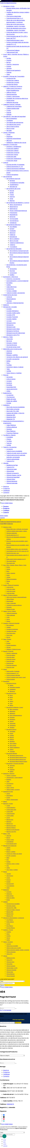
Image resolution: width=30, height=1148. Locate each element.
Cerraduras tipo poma (13, 124)
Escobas (9, 301)
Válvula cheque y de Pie (13, 475)
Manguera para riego (13, 329)
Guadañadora (14, 185)
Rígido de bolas (11, 399)
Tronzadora (13, 247)
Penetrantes (10, 100)
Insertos (12, 197)
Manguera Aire (11, 323)
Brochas (12, 271)
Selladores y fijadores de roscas (16, 142)
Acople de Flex (11, 78)
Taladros (12, 245)
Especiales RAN (11, 387)
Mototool (12, 233)
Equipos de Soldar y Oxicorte (15, 413)
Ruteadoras (13, 237)
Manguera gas (10, 327)
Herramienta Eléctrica (13, 225)
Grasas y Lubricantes (13, 96)
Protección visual (11, 161)
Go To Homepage (5, 1010)
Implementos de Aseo (10, 295)
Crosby (8, 110)
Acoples (9, 309)
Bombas (12, 181)
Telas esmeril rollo (12, 52)
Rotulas (8, 403)
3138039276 (10, 1104)
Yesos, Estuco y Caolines (14, 373)
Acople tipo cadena (12, 80)
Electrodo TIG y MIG (12, 411)
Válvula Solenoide (11, 483)
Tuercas (9, 443)
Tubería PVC (10, 461)
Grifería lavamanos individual (15, 169)
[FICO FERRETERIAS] (6, 1)
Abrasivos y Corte (8, 6)
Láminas (9, 68)
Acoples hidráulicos (12, 311)
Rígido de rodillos (11, 401)
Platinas (8, 72)
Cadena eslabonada (12, 108)
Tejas (8, 369)
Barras (8, 62)
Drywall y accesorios (12, 359)
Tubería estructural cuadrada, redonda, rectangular (17, 949)
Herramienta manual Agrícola (19, 251)
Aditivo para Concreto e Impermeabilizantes (16, 597)
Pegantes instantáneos (13, 138)
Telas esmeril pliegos (13, 50)
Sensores (12, 217)
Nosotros (6, 486)
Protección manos (12, 155)
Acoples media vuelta (13, 313)
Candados (9, 120)
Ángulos (8, 60)
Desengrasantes (11, 94)
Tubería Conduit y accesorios (15, 293)
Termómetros (14, 221)
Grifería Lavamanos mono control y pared (16, 677)
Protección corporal (12, 152)
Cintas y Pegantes (9, 132)
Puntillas (9, 365)
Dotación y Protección (10, 144)
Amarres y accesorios (13, 279)
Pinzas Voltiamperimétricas (18, 211)
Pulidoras (12, 235)
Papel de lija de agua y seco (15, 40)
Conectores (10, 289)
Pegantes (9, 136)
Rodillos (12, 275)
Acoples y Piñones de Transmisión (13, 76)
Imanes (8, 66)
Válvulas (5, 463)
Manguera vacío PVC (13, 335)
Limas (11, 199)
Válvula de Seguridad (12, 477)
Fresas (12, 195)
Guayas (8, 112)
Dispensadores (11, 299)
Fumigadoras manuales (17, 183)
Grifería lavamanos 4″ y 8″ (14, 167)
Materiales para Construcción (12, 349)
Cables (8, 285)
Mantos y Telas (8, 337)
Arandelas (9, 437)
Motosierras (13, 187)
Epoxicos (9, 383)
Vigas (8, 74)
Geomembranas (11, 345)
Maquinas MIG (10, 415)
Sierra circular (14, 241)
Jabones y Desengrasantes (15, 303)
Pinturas (5, 375)
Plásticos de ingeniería (13, 70)
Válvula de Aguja (11, 469)
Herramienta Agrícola (13, 179)
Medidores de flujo (12, 465)
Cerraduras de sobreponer (14, 122)
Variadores (13, 223)
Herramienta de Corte (13, 189)
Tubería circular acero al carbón (16, 453)
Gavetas (9, 429)
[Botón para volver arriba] (27, 1141)
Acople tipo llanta (12, 84)
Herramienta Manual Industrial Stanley (18, 761)
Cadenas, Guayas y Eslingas (11, 104)
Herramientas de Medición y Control (17, 203)
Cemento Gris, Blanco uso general (17, 357)
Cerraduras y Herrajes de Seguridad (14, 116)
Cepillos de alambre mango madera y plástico (16, 531)
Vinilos (8, 391)
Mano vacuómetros (16, 205)
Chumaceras (10, 397)
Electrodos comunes (12, 409)
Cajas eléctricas (11, 287)
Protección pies (11, 157)
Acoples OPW (10, 315)
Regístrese (18, 1022)
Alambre (9, 351)
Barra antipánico (11, 118)
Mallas (8, 361)
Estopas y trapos (11, 343)
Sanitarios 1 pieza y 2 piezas (14, 367)
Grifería (5, 163)
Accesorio (9, 449)
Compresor (13, 273)
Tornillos (9, 441)
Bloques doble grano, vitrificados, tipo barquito (17, 529)
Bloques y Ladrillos (12, 355)
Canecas (9, 297)
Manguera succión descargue (15, 333)
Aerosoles (9, 377)
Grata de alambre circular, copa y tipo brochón (17, 549)
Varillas (8, 371)
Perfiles (8, 58)
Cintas (8, 134)
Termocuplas (14, 219)
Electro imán (10, 128)
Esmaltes (9, 385)
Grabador (13, 231)
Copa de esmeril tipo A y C (14, 18)
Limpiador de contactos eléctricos (17, 98)
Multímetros (13, 209)
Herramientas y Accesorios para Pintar (15, 763)
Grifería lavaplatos (12, 175)
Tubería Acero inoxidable (14, 451)
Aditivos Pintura (11, 92)
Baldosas (9, 353)
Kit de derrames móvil (13, 347)
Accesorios (9, 395)
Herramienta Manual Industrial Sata (18, 759)
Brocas (12, 191)
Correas (9, 321)
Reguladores (13, 215)
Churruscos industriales (13, 16)
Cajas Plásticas (11, 425)
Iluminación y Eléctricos (10, 277)
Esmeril (12, 229)
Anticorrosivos (10, 379)
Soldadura (6, 405)
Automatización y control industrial (17, 281)
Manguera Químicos (12, 331)
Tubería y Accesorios (9, 447)
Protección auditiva (12, 148)
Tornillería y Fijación (9, 435)
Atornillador (13, 227)
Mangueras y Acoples (10, 307)
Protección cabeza (12, 150)
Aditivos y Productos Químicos (12, 86)
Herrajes (9, 130)
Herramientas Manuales (13, 249)
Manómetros (14, 207)
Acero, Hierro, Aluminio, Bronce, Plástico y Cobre (14, 565)
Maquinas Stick (11, 417)
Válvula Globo (10, 479)
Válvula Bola (10, 471)
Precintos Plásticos (12, 433)
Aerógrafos (13, 269)
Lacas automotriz (11, 389)
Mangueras (9, 325)
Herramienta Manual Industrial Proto (18, 757)
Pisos (8, 363)
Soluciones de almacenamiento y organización (13, 917)
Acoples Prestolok (12, 317)
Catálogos (6, 490)
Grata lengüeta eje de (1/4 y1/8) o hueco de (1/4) (17, 551)
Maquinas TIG (10, 419)
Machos (12, 201)
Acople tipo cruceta (12, 82)
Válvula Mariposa (11, 481)
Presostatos (13, 213)
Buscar (2, 985)
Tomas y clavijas (11, 291)
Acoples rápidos (11, 319)
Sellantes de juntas (12, 102)
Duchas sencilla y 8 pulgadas (15, 165)
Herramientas (7, 177)
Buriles (12, 193)
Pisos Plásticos (10, 431)
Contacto (6, 492)
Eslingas (8, 114)
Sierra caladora (14, 239)
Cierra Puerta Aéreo (12, 126)
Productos (6, 488)
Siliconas (9, 140)
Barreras (9, 341)
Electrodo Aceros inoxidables (15, 407)
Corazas (9, 381)
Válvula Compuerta (12, 473)
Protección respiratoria (13, 159)
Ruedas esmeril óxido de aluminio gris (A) (16, 559)
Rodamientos (7, 393)
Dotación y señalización (13, 146)
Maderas (6, 305)
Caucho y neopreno (12, 64)
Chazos (8, 439)
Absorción (9, 339)
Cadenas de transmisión (14, 106)
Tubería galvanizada (12, 459)
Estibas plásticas (11, 427)
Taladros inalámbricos (17, 243)
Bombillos (9, 283)
